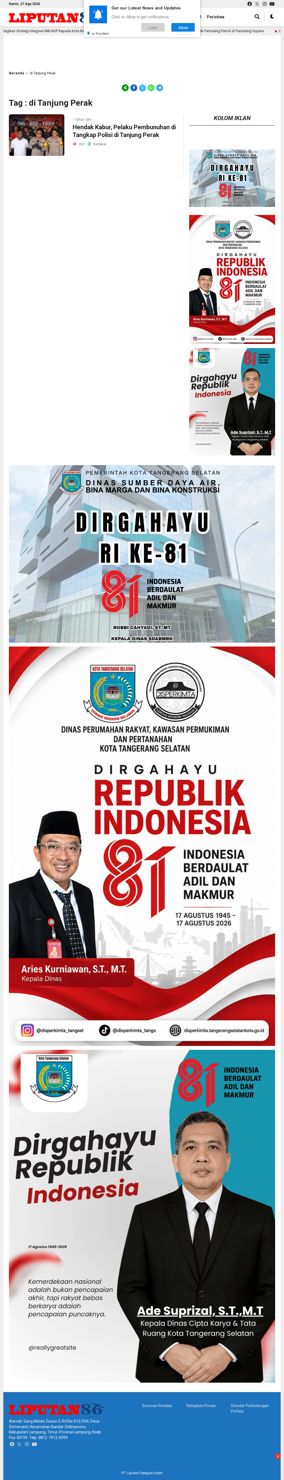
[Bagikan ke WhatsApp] (151, 87)
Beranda (16, 73)
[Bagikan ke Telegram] (159, 87)
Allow (183, 27)
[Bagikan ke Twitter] (142, 87)
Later (153, 27)
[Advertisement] (86, 1465)
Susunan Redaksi (157, 1405)
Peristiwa (215, 17)
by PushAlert (100, 33)
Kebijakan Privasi (201, 1405)
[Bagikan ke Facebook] (134, 87)
